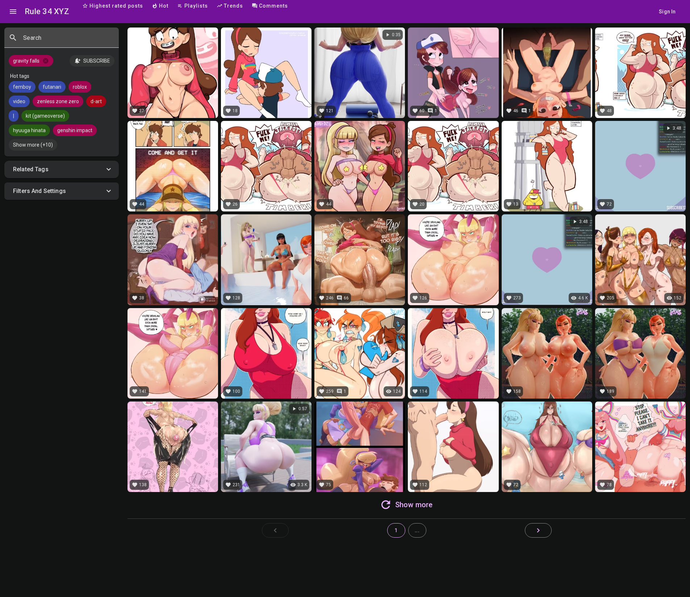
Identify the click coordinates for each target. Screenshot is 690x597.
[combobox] (68, 40)
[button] (61, 169)
